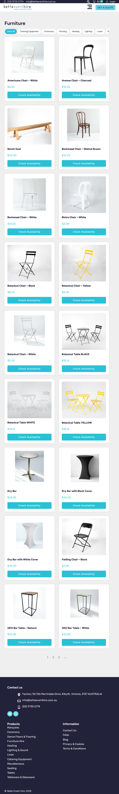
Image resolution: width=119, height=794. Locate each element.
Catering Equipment (29, 31)
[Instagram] (15, 713)
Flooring (63, 31)
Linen (99, 31)
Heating (75, 31)
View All (11, 31)
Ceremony (49, 31)
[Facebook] (9, 713)
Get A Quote (105, 7)
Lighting (88, 31)
